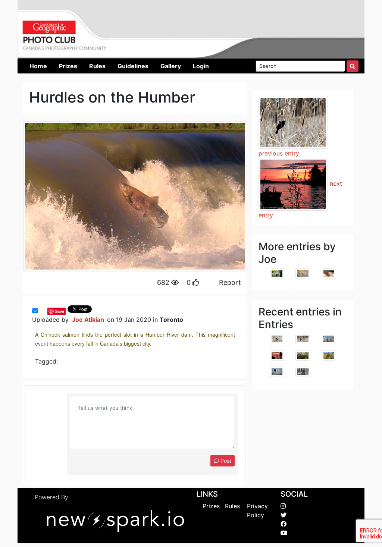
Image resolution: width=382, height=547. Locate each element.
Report (230, 282)
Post (225, 461)
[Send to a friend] (35, 310)
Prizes (211, 506)
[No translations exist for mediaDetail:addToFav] (42, 310)
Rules (232, 506)
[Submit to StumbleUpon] (45, 310)
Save (59, 311)
